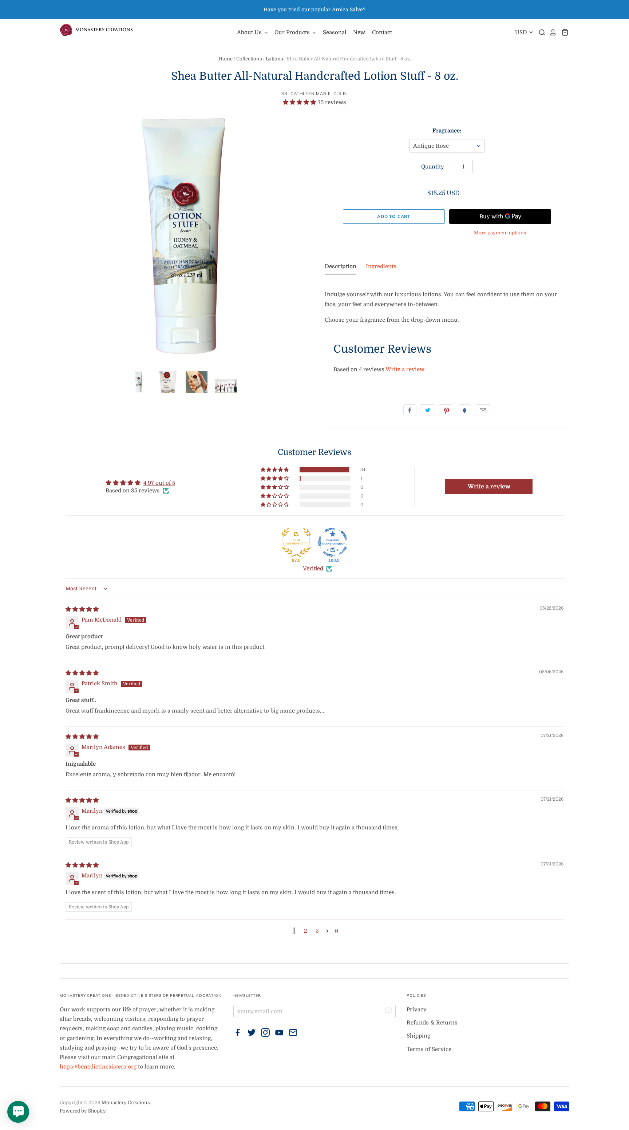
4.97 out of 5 (159, 483)
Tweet (427, 410)
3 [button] (317, 931)
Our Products (292, 32)
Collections (249, 59)
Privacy (417, 1009)
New (359, 32)
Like (409, 410)
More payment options (500, 232)
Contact (382, 32)
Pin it (446, 410)
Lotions (274, 59)
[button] (300, 102)
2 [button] (305, 931)
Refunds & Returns (432, 1022)
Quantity (432, 166)
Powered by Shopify (83, 1111)
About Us (250, 32)
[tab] (340, 268)
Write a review (404, 369)
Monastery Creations (126, 1102)
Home (225, 59)
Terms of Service (429, 1049)
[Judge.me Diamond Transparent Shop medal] (332, 542)
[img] (82, 609)
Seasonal (335, 32)
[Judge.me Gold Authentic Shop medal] (296, 542)
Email (483, 410)
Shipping (418, 1035)
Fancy (464, 410)
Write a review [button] (489, 486)
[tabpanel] (447, 302)
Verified (313, 568)
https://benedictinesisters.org (98, 1066)
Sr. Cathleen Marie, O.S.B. (314, 93)
